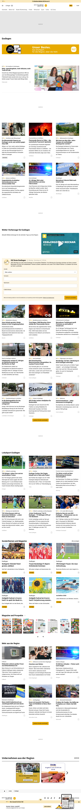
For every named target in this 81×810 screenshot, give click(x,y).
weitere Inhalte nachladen (40, 420)
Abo (71, 5)
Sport (42, 9)
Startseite (4, 9)
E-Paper (8, 5)
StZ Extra (53, 9)
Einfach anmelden (71, 297)
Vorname (6, 276)
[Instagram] (45, 798)
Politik (30, 9)
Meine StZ (11, 9)
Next (67, 773)
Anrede (5, 269)
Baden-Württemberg (21, 9)
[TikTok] (51, 798)
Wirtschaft (37, 9)
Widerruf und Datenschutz (48, 297)
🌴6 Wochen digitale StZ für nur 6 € (41, 1)
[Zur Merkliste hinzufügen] (30, 82)
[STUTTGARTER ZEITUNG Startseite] (40, 5)
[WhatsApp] (48, 798)
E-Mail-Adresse (7, 289)
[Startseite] (4, 791)
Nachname (6, 282)
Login (77, 5)
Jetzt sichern (47, 806)
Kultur (47, 9)
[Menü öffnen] (2, 5)
